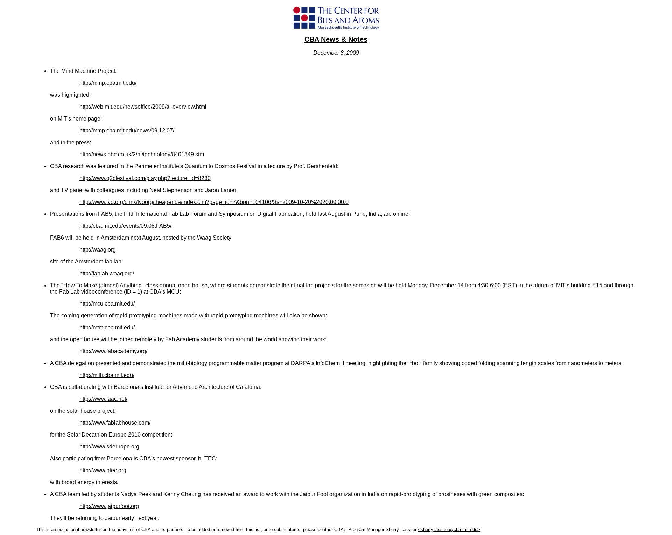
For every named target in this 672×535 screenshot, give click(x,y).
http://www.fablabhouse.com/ (114, 423)
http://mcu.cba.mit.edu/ (107, 304)
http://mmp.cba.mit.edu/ (107, 83)
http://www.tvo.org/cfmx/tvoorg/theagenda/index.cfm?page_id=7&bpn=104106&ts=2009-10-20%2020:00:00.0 (214, 202)
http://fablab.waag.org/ (106, 273)
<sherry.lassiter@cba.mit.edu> (449, 529)
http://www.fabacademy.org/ (113, 351)
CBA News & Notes (336, 39)
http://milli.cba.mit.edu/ (106, 375)
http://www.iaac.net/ (103, 399)
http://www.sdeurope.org (109, 447)
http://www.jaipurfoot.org (109, 506)
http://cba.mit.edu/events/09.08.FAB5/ (125, 226)
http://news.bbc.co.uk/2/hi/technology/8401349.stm (141, 154)
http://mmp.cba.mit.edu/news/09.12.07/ (126, 130)
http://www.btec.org (102, 470)
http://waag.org (97, 250)
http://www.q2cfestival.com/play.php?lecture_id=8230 (145, 178)
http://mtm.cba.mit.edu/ (107, 327)
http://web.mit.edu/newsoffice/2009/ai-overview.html (142, 107)
